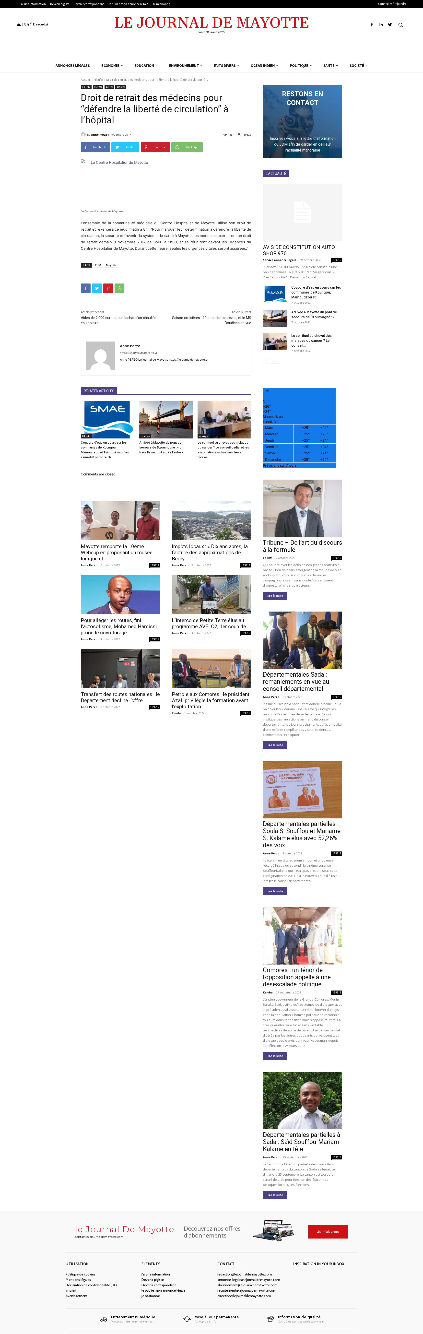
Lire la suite (275, 596)
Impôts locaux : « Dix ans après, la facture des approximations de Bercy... (210, 552)
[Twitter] (390, 25)
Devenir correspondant (158, 1285)
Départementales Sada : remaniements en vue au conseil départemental (296, 681)
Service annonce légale (279, 260)
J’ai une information (155, 1274)
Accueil (86, 80)
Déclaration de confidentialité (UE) (91, 1285)
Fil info (98, 80)
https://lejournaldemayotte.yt (138, 352)
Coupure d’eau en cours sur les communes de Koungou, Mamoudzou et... (316, 292)
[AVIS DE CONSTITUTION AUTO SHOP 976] (302, 212)
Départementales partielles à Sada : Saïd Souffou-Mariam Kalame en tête (301, 1142)
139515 (154, 565)
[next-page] (274, 361)
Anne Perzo (99, 134)
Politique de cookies (80, 1274)
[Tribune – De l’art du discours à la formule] (302, 508)
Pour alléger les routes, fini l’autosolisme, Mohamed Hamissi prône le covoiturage (119, 626)
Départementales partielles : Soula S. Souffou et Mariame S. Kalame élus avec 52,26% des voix (302, 834)
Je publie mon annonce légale (163, 1290)
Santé (109, 86)
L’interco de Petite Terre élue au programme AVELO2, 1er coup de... (211, 623)
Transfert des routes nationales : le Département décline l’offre (120, 697)
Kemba (177, 713)
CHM (98, 265)
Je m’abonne (150, 1296)
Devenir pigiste (152, 1279)
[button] (400, 25)
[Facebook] (371, 25)
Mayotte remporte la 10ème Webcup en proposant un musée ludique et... (117, 552)
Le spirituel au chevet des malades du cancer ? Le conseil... (311, 340)
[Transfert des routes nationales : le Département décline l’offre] (120, 668)
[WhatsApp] (119, 288)
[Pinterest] (108, 288)
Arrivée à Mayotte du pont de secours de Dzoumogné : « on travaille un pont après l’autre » (161, 447)
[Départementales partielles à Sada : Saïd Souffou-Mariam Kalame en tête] (302, 1100)
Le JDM (267, 558)
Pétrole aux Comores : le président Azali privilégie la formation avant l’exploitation (210, 700)
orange (98, 86)
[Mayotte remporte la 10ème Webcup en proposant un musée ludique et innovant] (120, 520)
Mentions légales (78, 1279)
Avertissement (76, 1296)
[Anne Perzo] (84, 134)
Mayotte (111, 265)
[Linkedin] (381, 25)
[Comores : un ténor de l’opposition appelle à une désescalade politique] (302, 936)
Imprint (71, 1290)
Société (121, 86)
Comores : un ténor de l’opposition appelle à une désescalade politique (297, 977)
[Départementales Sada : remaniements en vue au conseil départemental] (302, 640)
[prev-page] (266, 361)
